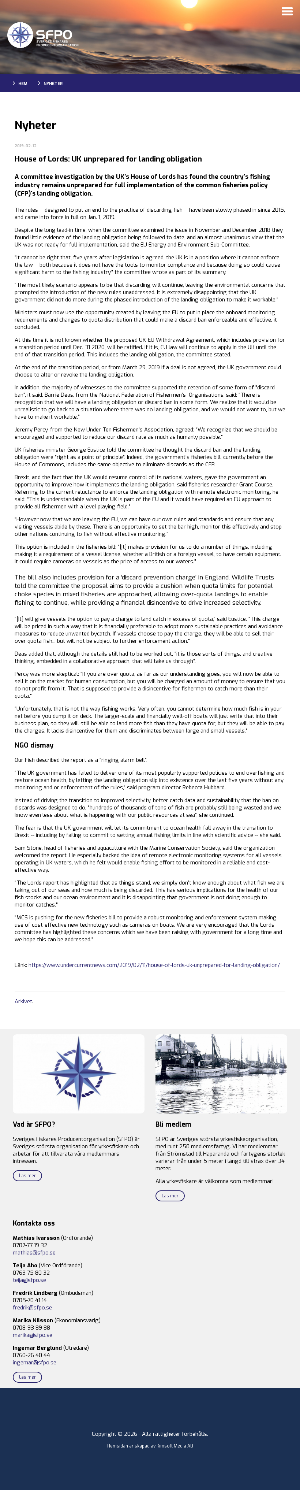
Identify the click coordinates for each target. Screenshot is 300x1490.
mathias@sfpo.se (34, 1252)
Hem (22, 83)
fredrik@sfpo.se (32, 1307)
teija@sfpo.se (29, 1280)
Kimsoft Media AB (175, 1446)
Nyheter (53, 83)
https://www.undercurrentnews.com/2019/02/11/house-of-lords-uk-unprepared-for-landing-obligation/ (154, 965)
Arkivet (23, 1001)
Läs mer (27, 1176)
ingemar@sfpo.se (34, 1362)
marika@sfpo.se (32, 1335)
